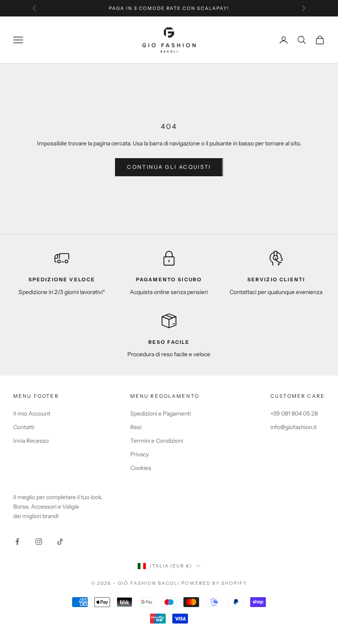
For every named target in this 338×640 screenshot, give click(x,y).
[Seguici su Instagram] (39, 541)
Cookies (140, 468)
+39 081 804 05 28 (294, 413)
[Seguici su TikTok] (60, 541)
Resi (135, 427)
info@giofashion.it (293, 427)
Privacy (139, 454)
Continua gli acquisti (169, 167)
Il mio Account (31, 413)
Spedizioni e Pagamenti (160, 413)
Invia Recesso (31, 440)
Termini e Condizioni (156, 440)
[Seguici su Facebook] (17, 541)
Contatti (23, 427)
